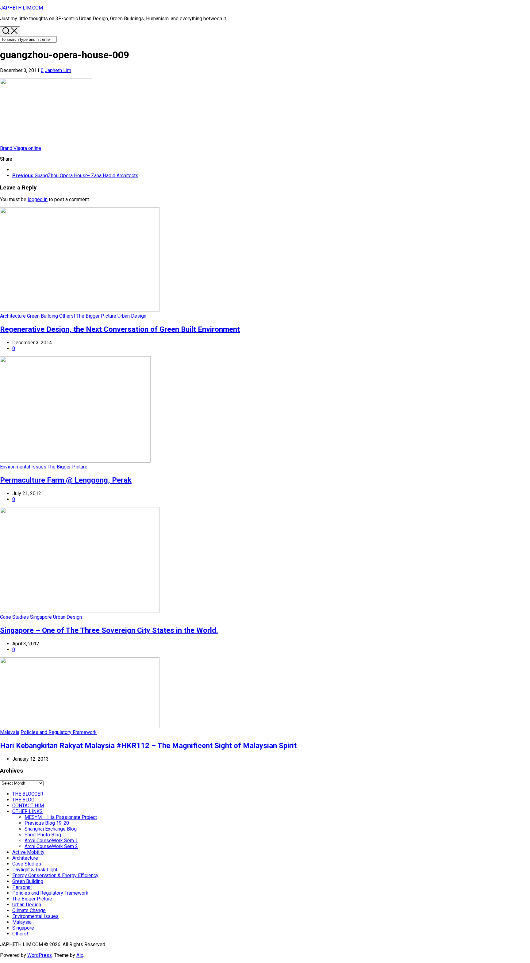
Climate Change (29, 910)
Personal (22, 887)
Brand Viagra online (20, 148)
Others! (67, 316)
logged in (38, 199)
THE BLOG (23, 800)
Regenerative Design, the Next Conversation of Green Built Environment (120, 329)
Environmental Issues (23, 467)
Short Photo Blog (43, 835)
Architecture (13, 316)
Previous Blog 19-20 (47, 823)
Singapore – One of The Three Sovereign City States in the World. (109, 630)
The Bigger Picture (96, 316)
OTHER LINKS (27, 811)
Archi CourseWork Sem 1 (51, 840)
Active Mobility (28, 852)
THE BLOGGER (27, 794)
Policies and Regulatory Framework (59, 732)
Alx (79, 955)
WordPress (39, 955)
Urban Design (131, 316)
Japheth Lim (58, 70)
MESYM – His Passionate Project (61, 817)
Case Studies (14, 617)
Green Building (42, 316)
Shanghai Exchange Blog (51, 829)
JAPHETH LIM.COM (21, 8)
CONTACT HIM (28, 805)
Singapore (41, 617)
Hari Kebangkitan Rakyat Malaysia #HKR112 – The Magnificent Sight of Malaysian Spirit (148, 745)
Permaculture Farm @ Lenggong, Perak (66, 480)
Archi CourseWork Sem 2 (51, 846)
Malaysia (9, 732)
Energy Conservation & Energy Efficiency (55, 875)
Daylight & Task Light (34, 870)
